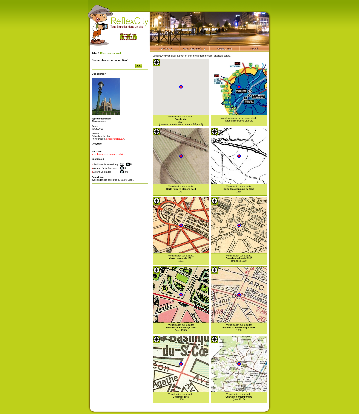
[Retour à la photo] (106, 114)
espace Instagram (115, 139)
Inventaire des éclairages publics (108, 154)
